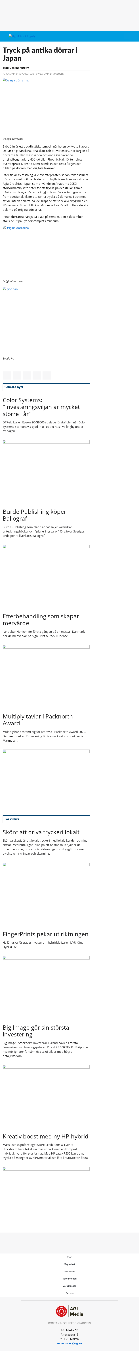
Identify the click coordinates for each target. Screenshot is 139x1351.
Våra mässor (69, 1286)
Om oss (69, 1293)
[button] (126, 36)
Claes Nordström (19, 67)
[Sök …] (133, 36)
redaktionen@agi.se (69, 1343)
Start (70, 1257)
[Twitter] (69, 1239)
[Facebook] (61, 1239)
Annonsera (69, 1271)
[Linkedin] (77, 1239)
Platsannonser (69, 1278)
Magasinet (69, 1264)
